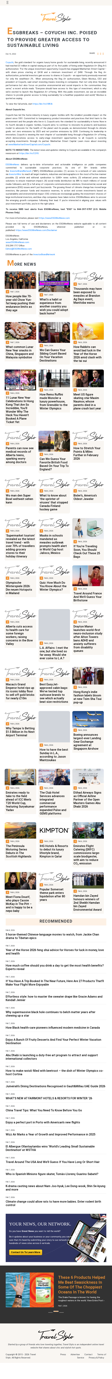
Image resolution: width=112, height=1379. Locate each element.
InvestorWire (15, 174)
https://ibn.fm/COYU (29, 153)
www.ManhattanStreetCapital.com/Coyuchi (29, 144)
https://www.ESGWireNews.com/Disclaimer (36, 230)
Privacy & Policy (96, 1377)
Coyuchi (9, 62)
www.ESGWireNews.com (17, 242)
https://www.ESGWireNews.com (54, 218)
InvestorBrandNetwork (21, 171)
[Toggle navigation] (7, 3)
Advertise (75, 1374)
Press (63, 1374)
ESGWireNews (12, 164)
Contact (88, 1374)
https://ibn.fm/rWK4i (42, 104)
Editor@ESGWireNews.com (19, 249)
